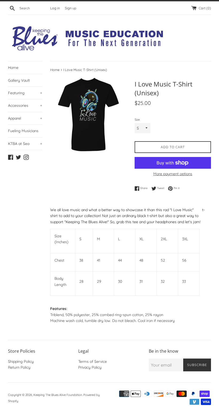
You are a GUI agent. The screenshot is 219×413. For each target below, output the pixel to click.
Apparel (25, 118)
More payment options (172, 173)
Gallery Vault (19, 80)
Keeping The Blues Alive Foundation (57, 395)
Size (137, 119)
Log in (55, 8)
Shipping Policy (21, 361)
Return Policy (19, 367)
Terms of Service (92, 361)
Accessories (25, 105)
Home (13, 67)
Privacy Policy (89, 367)
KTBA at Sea (25, 143)
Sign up (70, 8)
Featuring (25, 93)
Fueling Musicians (23, 130)
